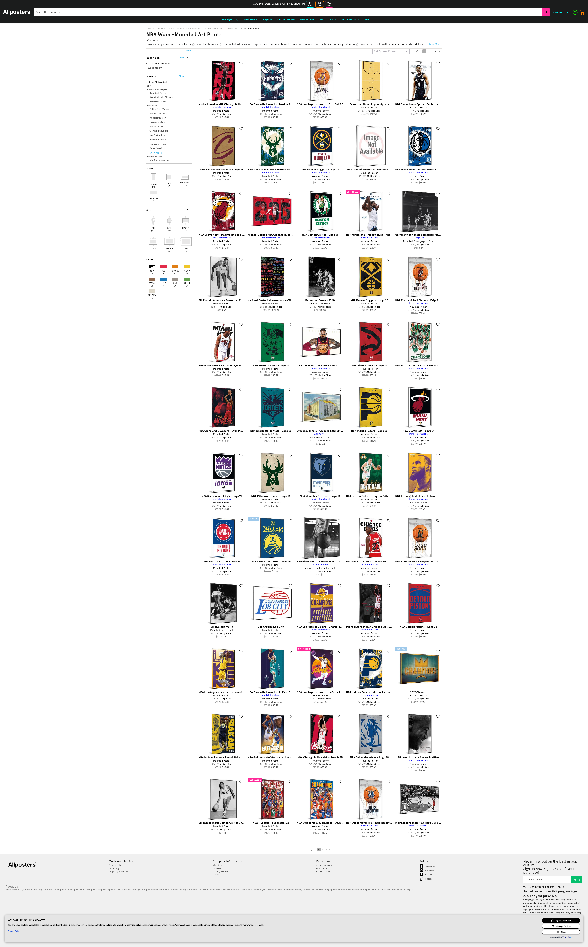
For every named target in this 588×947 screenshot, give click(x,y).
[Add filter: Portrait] (154, 177)
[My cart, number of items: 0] (582, 12)
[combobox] (288, 12)
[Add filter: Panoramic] (153, 192)
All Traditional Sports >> (214, 28)
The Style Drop (230, 19)
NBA (243, 28)
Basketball (233, 28)
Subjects (151, 28)
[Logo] (17, 12)
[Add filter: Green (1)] (187, 278)
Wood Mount (253, 28)
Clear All (188, 51)
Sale (366, 19)
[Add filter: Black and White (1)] (152, 266)
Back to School (182, 28)
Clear (181, 76)
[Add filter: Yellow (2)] (187, 266)
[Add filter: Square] (169, 177)
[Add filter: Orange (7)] (175, 266)
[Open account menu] (567, 12)
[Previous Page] (417, 51)
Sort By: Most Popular (385, 51)
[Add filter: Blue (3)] (163, 278)
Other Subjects (165, 28)
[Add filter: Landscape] (185, 177)
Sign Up (576, 879)
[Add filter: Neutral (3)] (152, 290)
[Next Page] (439, 51)
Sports (195, 28)
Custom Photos (286, 19)
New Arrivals (307, 19)
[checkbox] (153, 223)
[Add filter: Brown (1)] (152, 278)
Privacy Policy (14, 931)
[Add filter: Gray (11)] (175, 278)
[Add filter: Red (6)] (163, 266)
